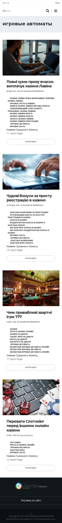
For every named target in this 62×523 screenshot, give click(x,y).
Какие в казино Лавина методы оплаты (30, 106)
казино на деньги (19, 334)
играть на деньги (18, 339)
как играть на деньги (20, 342)
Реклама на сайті (31, 500)
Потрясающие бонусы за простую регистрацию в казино (26, 216)
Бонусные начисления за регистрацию (29, 212)
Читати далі (30, 142)
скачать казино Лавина (22, 119)
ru (8, 2)
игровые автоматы (20, 124)
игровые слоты (17, 126)
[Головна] (8, 11)
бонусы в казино (18, 220)
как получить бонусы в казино (25, 228)
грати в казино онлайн (21, 331)
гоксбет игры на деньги (21, 337)
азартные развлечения (21, 240)
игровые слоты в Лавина (22, 103)
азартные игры (17, 450)
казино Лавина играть (21, 114)
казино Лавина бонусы (21, 116)
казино (13, 329)
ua (4, 2)
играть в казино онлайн (22, 445)
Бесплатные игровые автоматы (25, 349)
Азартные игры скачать (21, 243)
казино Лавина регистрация (24, 121)
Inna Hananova (26, 435)
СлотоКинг (15, 442)
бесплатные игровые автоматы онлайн (29, 347)
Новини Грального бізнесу (22, 129)
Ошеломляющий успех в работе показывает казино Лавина (25, 109)
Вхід (57, 2)
